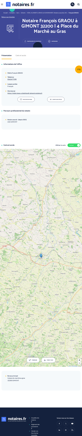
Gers (17, 13)
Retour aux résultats (8, 17)
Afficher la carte (61, 145)
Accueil (5, 13)
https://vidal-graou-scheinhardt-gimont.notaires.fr (25, 93)
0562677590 (12, 79)
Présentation (7, 56)
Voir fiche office (57, 99)
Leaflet (69, 366)
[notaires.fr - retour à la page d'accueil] (20, 4)
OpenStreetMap (74, 366)
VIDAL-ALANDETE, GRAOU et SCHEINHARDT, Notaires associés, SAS (47, 13)
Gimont (23, 13)
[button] (2, 4)
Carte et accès (21, 56)
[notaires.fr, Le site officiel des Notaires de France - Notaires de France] (13, 419)
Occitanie (12, 13)
